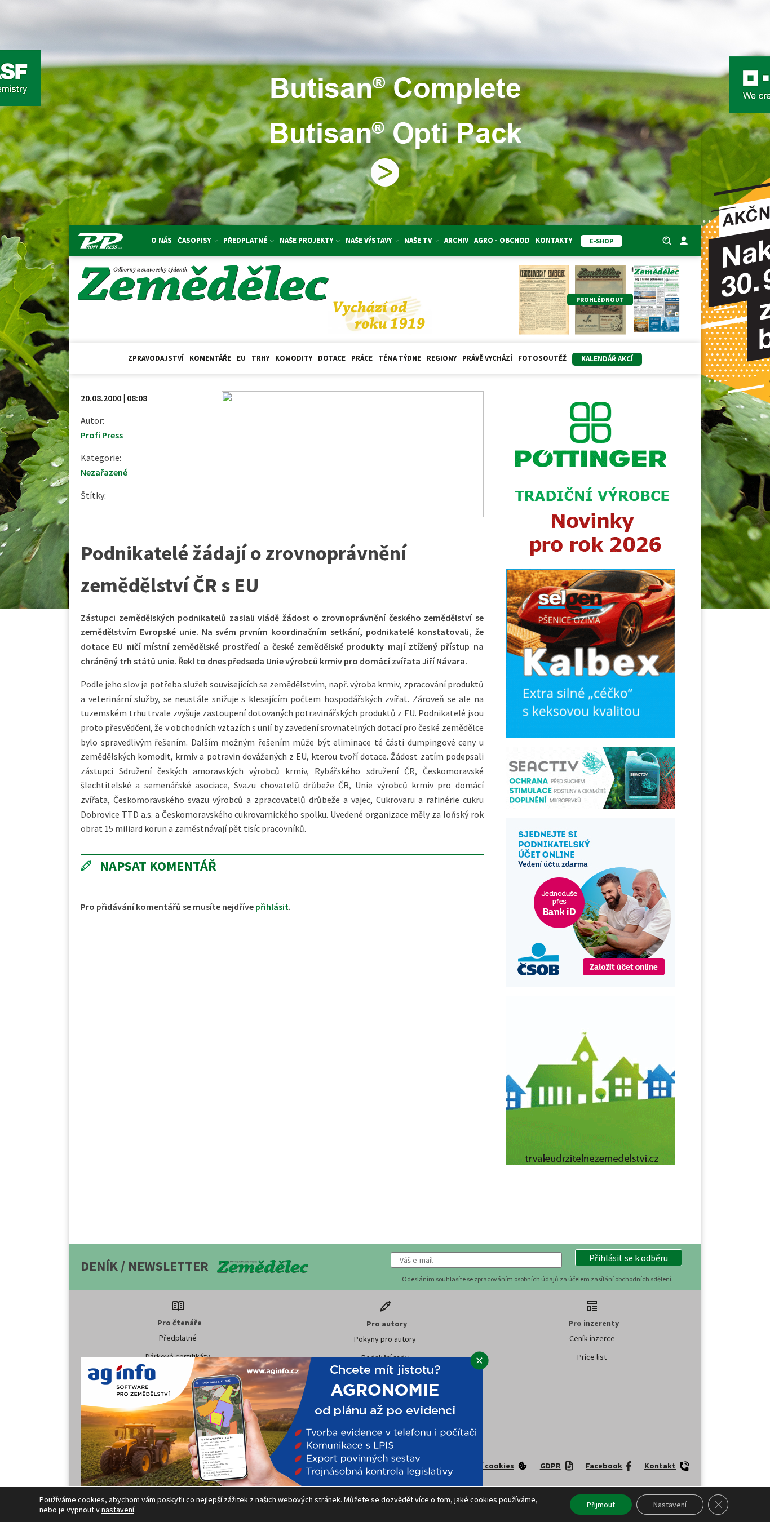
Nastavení (670, 1504)
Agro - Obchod (502, 240)
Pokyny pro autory (385, 1339)
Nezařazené (104, 472)
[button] (628, 1257)
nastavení (117, 1510)
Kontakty (554, 240)
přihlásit (272, 906)
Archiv (456, 240)
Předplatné (178, 1338)
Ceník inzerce (592, 1338)
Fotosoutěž (542, 358)
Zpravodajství (156, 358)
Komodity (293, 358)
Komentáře (210, 358)
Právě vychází (487, 358)
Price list (592, 1357)
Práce (362, 358)
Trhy (260, 358)
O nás (161, 240)
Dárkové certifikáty (177, 1356)
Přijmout (601, 1504)
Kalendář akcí (607, 358)
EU (241, 358)
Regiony (442, 358)
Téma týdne (399, 358)
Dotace (332, 358)
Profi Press (102, 435)
